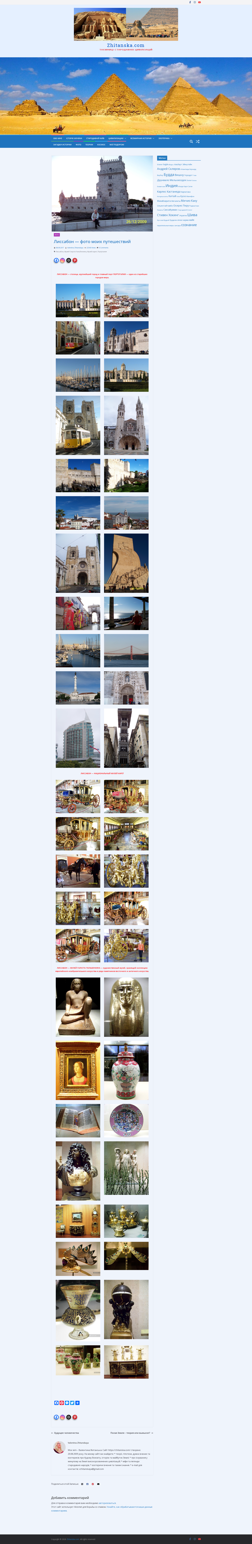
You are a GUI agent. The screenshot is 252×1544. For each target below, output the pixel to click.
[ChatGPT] (68, 259)
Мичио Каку (189, 201)
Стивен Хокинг (168, 215)
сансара (177, 225)
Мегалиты (175, 201)
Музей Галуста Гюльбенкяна (75, 252)
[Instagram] (62, 259)
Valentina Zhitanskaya (75, 248)
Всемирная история (140, 138)
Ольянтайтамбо (165, 205)
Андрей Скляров (168, 169)
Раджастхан (194, 206)
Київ (178, 196)
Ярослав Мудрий (163, 220)
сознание (189, 224)
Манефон (190, 196)
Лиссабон (60, 252)
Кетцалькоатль (162, 196)
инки (179, 220)
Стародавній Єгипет (185, 210)
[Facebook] (56, 259)
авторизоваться (107, 1503)
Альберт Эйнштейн (183, 164)
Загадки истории (62, 144)
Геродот (188, 175)
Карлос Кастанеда (168, 191)
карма (186, 220)
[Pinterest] (75, 259)
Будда (169, 174)
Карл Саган (188, 186)
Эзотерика (164, 138)
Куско (183, 196)
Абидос (171, 165)
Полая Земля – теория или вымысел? (130, 1432)
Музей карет (92, 252)
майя (191, 220)
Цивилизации (115, 138)
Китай (172, 196)
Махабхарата (164, 200)
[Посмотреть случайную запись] (198, 141)
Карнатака (185, 192)
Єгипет (159, 164)
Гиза (194, 175)
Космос (101, 144)
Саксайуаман (170, 209)
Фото (78, 144)
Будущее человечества (66, 1432)
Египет (189, 180)
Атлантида (184, 169)
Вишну (179, 175)
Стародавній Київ (95, 138)
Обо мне (57, 138)
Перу (186, 205)
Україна (183, 215)
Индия (172, 185)
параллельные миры (165, 225)
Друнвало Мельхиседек (171, 180)
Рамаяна (160, 210)
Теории (89, 144)
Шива (192, 214)
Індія (165, 164)
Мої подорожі (117, 144)
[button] (124, 138)
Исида (180, 186)
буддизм (173, 220)
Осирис (177, 205)
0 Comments (103, 248)
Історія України (74, 138)
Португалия (102, 252)
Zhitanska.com (126, 45)
